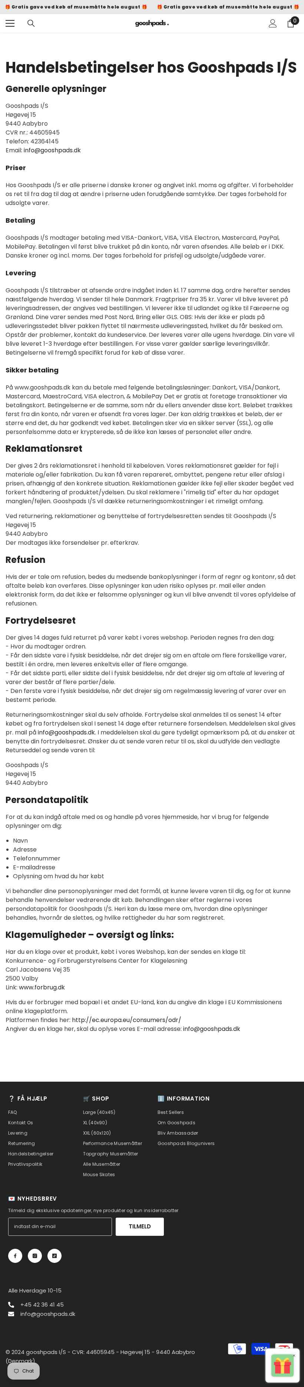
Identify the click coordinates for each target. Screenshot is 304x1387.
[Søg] (31, 23)
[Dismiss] (294, 1355)
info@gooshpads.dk (52, 150)
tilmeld (140, 1226)
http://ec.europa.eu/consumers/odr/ (126, 1020)
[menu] (10, 23)
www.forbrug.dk (42, 987)
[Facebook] (15, 1256)
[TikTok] (54, 1256)
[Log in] (273, 23)
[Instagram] (35, 1256)
